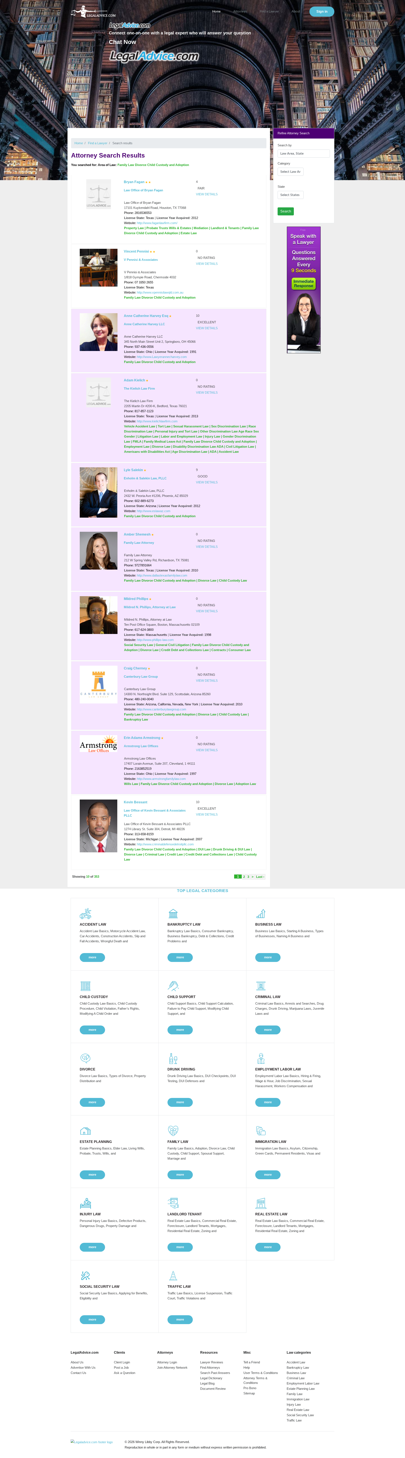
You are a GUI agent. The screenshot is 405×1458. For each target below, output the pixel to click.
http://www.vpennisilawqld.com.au (160, 292)
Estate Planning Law (301, 1388)
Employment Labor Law (303, 1383)
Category (284, 163)
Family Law (294, 1394)
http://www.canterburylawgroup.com (161, 709)
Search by (285, 145)
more (92, 957)
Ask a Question (124, 1373)
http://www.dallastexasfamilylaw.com (162, 575)
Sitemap (249, 1393)
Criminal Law (296, 1378)
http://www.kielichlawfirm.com (157, 421)
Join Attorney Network (172, 1367)
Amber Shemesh (137, 534)
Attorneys (240, 11)
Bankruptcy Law (298, 1367)
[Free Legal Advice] (154, 57)
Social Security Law (300, 1415)
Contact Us (78, 1373)
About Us (77, 1362)
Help (246, 1367)
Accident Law (296, 1362)
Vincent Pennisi (136, 251)
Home (216, 11)
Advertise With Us (83, 1367)
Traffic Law (294, 1420)
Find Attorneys (210, 1367)
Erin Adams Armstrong (142, 738)
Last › (260, 877)
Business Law (296, 1373)
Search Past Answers (215, 1373)
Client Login (122, 1362)
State (281, 186)
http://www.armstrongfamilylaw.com (161, 779)
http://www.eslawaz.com (153, 511)
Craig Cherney (135, 668)
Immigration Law (298, 1399)
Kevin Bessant (135, 802)
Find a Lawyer (269, 11)
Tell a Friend (251, 1362)
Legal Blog (207, 1383)
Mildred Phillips (136, 599)
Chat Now (122, 42)
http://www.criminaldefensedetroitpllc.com (165, 844)
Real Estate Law (298, 1410)
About (296, 11)
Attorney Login (167, 1362)
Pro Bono (249, 1388)
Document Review (213, 1388)
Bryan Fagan (134, 182)
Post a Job (121, 1367)
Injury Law (294, 1404)
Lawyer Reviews (211, 1362)
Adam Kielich (134, 380)
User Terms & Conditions (260, 1373)
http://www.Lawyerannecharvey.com (162, 357)
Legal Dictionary (211, 1378)
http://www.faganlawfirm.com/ (157, 223)
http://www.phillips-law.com (155, 640)
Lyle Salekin (133, 470)
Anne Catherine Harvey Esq (146, 316)
